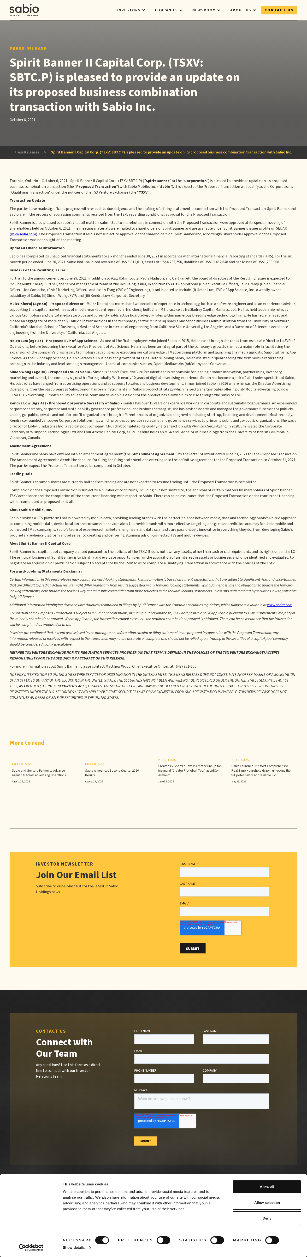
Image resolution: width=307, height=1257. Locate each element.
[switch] (163, 1240)
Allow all (267, 1187)
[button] (131, 10)
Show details (74, 1247)
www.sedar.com (23, 234)
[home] (24, 10)
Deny (267, 1218)
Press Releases (26, 152)
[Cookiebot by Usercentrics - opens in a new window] (31, 1247)
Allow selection (267, 1203)
